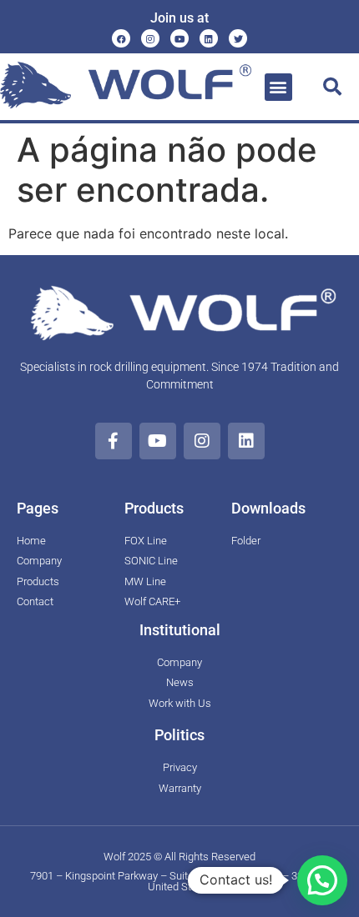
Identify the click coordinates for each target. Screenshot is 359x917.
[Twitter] (238, 38)
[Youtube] (179, 38)
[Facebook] (121, 38)
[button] (278, 87)
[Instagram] (150, 38)
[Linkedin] (209, 38)
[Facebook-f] (113, 441)
